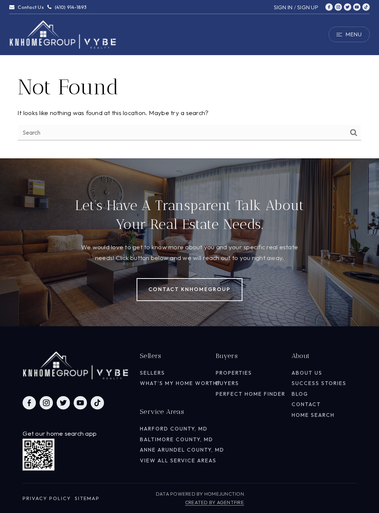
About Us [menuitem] (307, 372)
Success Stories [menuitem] (319, 383)
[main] (189, 79)
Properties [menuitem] (234, 372)
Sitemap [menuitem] (87, 498)
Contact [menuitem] (306, 404)
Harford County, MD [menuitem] (174, 428)
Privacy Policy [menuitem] (47, 498)
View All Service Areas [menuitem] (178, 460)
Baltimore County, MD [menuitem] (176, 439)
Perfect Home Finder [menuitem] (250, 394)
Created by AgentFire (214, 502)
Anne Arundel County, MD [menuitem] (182, 449)
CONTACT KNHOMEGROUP (189, 289)
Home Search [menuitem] (313, 415)
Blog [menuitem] (300, 394)
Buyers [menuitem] (227, 383)
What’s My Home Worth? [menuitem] (180, 383)
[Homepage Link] (63, 33)
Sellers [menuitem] (152, 372)
